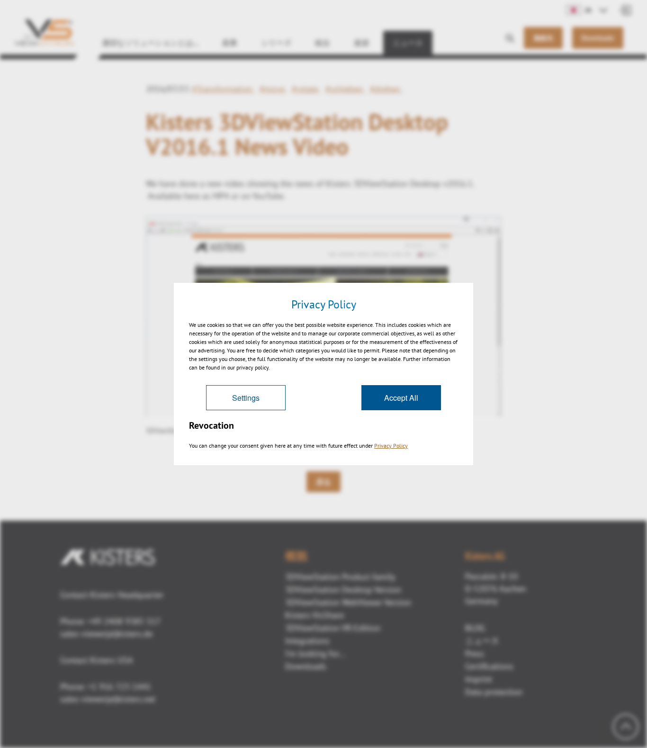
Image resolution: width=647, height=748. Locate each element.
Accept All (401, 397)
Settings (246, 397)
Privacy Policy (391, 445)
